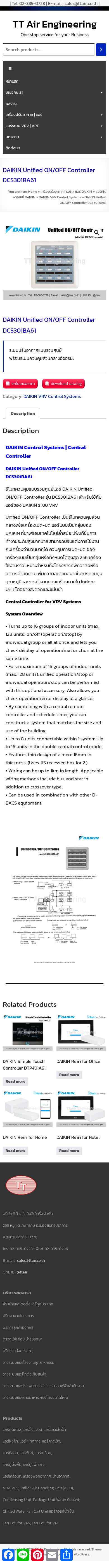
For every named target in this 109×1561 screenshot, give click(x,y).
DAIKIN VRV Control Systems (60, 197)
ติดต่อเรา (13, 148)
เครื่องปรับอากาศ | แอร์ (24, 115)
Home (32, 191)
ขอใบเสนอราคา (23, 384)
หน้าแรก (12, 81)
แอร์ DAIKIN (83, 191)
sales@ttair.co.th (31, 1260)
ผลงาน (11, 104)
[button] (97, 232)
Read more (15, 1081)
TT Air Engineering (55, 23)
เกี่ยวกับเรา (14, 92)
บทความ (12, 137)
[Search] (101, 49)
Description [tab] (23, 413)
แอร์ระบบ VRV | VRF (22, 126)
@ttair (22, 1272)
